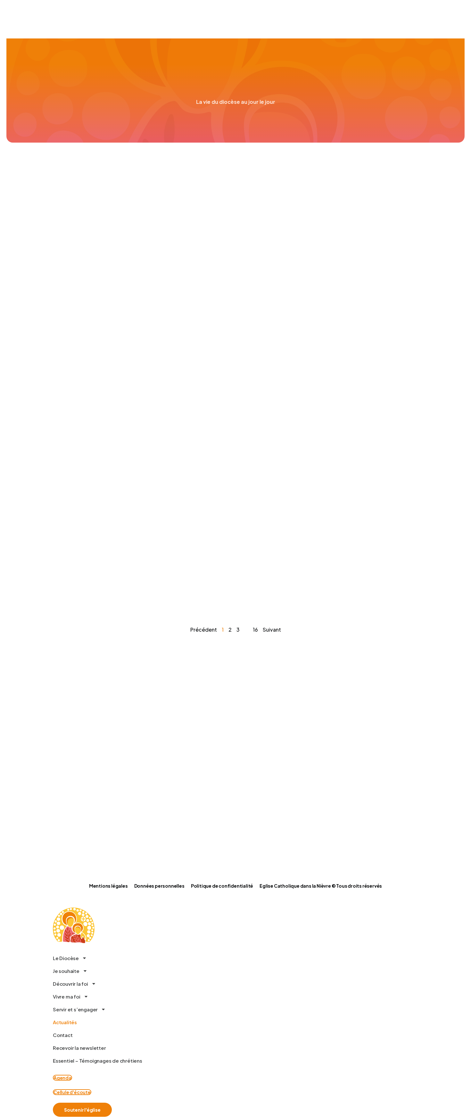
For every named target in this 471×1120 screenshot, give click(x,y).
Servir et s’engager (75, 1009)
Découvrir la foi (70, 984)
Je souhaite (66, 971)
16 (255, 629)
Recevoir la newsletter (79, 1048)
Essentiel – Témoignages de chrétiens (97, 1061)
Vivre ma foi (66, 996)
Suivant (272, 629)
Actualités (65, 1022)
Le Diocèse (66, 958)
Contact (63, 1035)
